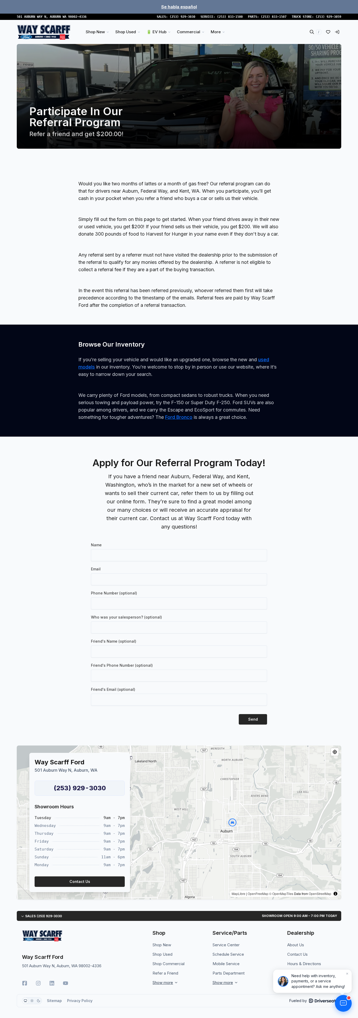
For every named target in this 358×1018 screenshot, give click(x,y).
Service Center (226, 944)
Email (96, 569)
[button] (232, 822)
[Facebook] (24, 983)
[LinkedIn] (52, 983)
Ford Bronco (178, 417)
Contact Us (297, 954)
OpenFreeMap (258, 893)
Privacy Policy (80, 1000)
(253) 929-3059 (328, 17)
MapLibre (238, 893)
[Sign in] (337, 32)
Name (96, 545)
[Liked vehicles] (328, 32)
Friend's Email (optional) (113, 689)
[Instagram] (38, 983)
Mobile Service (226, 963)
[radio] (25, 1001)
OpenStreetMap (320, 893)
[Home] (43, 32)
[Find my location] (335, 752)
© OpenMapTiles (281, 893)
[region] (179, 822)
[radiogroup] (32, 1001)
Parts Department (229, 973)
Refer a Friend (165, 973)
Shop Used (162, 954)
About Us (295, 944)
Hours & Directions (304, 963)
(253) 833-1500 (230, 17)
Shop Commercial (169, 963)
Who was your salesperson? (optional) (126, 617)
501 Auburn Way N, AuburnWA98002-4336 (51, 17)
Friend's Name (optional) (113, 641)
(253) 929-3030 (182, 17)
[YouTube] (65, 983)
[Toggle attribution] (335, 894)
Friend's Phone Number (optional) (122, 665)
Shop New (162, 944)
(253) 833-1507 (273, 17)
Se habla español (179, 6)
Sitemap (54, 1000)
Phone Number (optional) (114, 593)
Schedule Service (228, 954)
